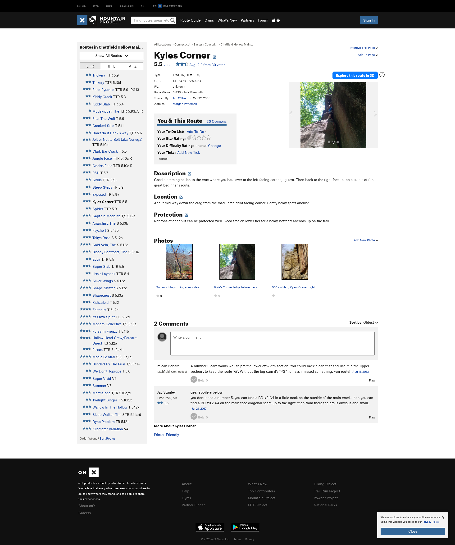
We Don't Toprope (106, 371)
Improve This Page (363, 48)
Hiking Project (325, 484)
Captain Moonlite (106, 216)
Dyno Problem (103, 421)
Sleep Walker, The (106, 414)
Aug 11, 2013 (360, 371)
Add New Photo (365, 240)
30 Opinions (217, 121)
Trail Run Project (327, 491)
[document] (413, 525)
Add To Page (367, 55)
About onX (87, 506)
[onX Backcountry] (168, 6)
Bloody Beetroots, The (109, 252)
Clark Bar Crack (105, 151)
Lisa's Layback (103, 274)
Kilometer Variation (107, 429)
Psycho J (99, 230)
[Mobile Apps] (276, 20)
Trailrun (127, 5)
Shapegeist (101, 295)
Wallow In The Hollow (109, 407)
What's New (227, 20)
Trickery (98, 75)
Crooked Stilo (103, 125)
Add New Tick (188, 152)
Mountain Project (261, 498)
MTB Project (257, 505)
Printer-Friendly (166, 434)
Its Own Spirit (103, 317)
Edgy (96, 259)
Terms (237, 539)
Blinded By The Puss (109, 364)
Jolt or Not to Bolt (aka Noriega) (117, 139)
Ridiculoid (100, 302)
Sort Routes (107, 438)
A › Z (132, 66)
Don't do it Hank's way (110, 133)
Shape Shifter (103, 288)
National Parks (325, 505)
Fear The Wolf (103, 118)
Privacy (249, 539)
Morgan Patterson (185, 104)
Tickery (98, 82)
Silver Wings (102, 281)
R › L (111, 66)
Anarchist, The (104, 223)
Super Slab (101, 266)
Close (412, 531)
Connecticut (182, 44)
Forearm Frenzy (104, 331)
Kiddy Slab (101, 104)
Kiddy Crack (102, 97)
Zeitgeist (99, 310)
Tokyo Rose (101, 238)
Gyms (209, 20)
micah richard (168, 366)
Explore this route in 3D (355, 75)
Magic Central (103, 357)
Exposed (99, 194)
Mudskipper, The (105, 111)
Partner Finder (193, 505)
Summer (99, 385)
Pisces (97, 349)
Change (214, 145)
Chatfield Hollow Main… (237, 44)
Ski (143, 5)
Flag (372, 380)
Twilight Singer (104, 400)
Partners (247, 20)
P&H (96, 173)
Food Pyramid (103, 89)
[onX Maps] (88, 476)
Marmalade (101, 393)
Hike (109, 5)
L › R (90, 66)
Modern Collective (107, 324)
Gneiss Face (102, 166)
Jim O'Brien (180, 98)
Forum (263, 20)
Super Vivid (101, 378)
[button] (293, 115)
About (186, 484)
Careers (84, 513)
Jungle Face (102, 158)
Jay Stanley (166, 392)
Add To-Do (195, 131)
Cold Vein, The (104, 245)
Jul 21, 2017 (199, 408)
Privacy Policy (431, 521)
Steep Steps (102, 187)
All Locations (162, 44)
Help (185, 491)
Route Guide (190, 20)
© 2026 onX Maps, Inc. (215, 539)
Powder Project (326, 498)
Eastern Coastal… (205, 44)
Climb (81, 5)
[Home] (103, 20)
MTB (96, 5)
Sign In (369, 20)
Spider (97, 209)
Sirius (97, 180)
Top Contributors (261, 491)
